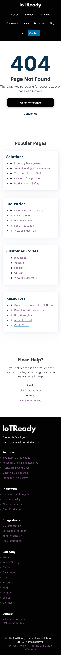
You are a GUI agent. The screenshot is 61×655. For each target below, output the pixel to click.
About (6, 557)
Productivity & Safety (26, 183)
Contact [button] (34, 33)
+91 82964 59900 (30, 400)
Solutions (30, 14)
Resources (39, 23)
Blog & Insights (23, 315)
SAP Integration (12, 525)
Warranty (30, 649)
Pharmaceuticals (24, 220)
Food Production (24, 225)
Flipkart (18, 267)
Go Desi (19, 272)
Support (7, 592)
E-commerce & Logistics (28, 210)
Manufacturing (22, 215)
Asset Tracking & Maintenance (32, 168)
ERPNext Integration (14, 530)
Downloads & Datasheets (29, 310)
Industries (45, 14)
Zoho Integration (12, 535)
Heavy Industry (11, 499)
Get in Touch (21, 325)
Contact (7, 602)
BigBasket (20, 257)
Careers (7, 567)
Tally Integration (12, 540)
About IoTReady (23, 320)
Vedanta (19, 262)
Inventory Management (27, 163)
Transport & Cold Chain (28, 173)
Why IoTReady (11, 562)
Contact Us (30, 113)
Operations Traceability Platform (33, 305)
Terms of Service (42, 645)
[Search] (23, 33)
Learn (26, 23)
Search (7, 597)
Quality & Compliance (27, 178)
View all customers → (27, 277)
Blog (52, 23)
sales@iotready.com (30, 390)
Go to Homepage (30, 102)
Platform (15, 14)
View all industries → (26, 230)
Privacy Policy (17, 645)
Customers (12, 23)
